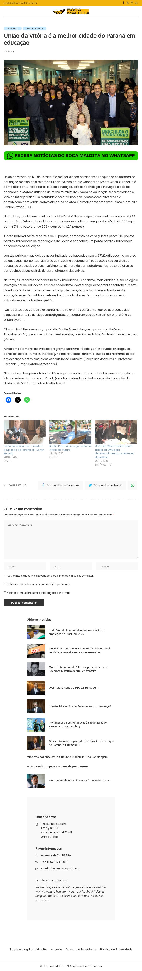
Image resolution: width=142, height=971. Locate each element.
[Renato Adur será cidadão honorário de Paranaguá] (36, 706)
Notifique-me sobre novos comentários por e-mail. (39, 584)
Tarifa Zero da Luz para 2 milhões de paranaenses (57, 766)
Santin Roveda (34, 28)
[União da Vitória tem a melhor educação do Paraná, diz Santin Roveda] (25, 432)
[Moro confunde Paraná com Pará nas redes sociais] (36, 781)
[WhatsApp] (132, 485)
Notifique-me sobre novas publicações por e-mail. (38, 593)
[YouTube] (136, 3)
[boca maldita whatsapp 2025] (71, 155)
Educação (12, 28)
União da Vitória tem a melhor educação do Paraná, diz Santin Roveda (24, 449)
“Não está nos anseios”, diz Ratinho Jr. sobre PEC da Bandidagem (67, 757)
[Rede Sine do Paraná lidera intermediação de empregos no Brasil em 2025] (36, 632)
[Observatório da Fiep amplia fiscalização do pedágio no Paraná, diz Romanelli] (36, 743)
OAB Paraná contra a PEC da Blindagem (73, 687)
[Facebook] (123, 3)
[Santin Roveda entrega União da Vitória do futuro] (70, 432)
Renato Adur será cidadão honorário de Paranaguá (80, 706)
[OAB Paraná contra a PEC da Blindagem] (36, 688)
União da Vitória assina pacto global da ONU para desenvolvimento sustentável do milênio (114, 451)
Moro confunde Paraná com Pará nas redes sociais (80, 780)
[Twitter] (128, 3)
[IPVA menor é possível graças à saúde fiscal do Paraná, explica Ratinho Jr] (36, 725)
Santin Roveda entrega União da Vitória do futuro (70, 448)
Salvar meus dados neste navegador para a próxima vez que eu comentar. (50, 575)
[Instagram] (132, 3)
